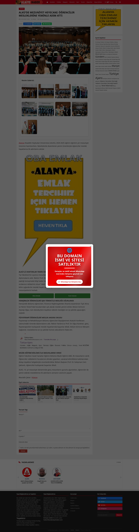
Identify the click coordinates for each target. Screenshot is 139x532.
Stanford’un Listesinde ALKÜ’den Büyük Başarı (80, 397)
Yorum (21, 414)
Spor (77, 2)
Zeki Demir (56, 479)
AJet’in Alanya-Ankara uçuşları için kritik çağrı (27, 482)
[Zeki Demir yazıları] (57, 472)
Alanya (21, 143)
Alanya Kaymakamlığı (105, 44)
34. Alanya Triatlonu (109, 42)
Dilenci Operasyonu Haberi (111, 52)
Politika (59, 2)
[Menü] (120, 2)
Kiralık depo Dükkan (104, 63)
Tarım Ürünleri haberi (104, 74)
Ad (20, 431)
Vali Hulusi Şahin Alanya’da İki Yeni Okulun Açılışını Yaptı (63, 398)
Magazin (65, 2)
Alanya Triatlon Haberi (100, 48)
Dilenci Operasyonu (107, 50)
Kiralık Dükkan (112, 63)
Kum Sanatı (72, 296)
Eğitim (22, 8)
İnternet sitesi (23, 442)
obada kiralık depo (99, 68)
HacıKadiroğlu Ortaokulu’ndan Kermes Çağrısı (26, 398)
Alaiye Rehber (98, 2)
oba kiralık (107, 68)
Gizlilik (72, 530)
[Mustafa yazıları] (42, 472)
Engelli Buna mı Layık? (41, 482)
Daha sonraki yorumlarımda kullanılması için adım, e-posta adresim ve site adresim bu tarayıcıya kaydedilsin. (55, 448)
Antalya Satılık (109, 48)
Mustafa (42, 479)
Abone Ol (119, 515)
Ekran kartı (99, 54)
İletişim (72, 500)
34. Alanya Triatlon (99, 42)
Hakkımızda (73, 498)
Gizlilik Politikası (74, 505)
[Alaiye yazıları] (27, 472)
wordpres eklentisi (107, 78)
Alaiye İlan (89, 2)
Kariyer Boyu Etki (108, 59)
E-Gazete (72, 511)
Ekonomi (72, 2)
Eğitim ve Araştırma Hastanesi (110, 54)
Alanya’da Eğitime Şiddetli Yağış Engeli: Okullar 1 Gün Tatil (45, 398)
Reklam (72, 503)
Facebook (28, 24)
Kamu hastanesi (99, 59)
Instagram (104, 508)
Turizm (83, 2)
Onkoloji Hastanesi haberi (101, 70)
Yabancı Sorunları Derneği (108, 81)
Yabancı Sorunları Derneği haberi (106, 83)
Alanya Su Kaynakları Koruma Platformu (110, 46)
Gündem (52, 2)
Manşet (115, 65)
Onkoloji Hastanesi (114, 68)
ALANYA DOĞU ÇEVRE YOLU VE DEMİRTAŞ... (57, 482)
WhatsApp (48, 24)
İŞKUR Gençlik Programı (111, 88)
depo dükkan (117, 48)
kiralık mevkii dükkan (106, 66)
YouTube (103, 505)
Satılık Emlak (112, 71)
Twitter (38, 24)
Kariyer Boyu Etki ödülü (107, 61)
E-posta (22, 436)
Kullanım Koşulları (75, 508)
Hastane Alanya (115, 57)
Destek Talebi (98, 50)
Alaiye (27, 479)
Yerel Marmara (108, 85)
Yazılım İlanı (98, 86)
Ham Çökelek (108, 57)
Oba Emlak (36, 296)
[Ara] (116, 2)
